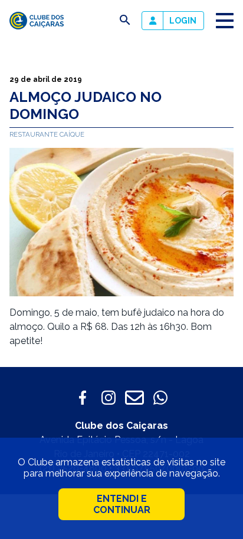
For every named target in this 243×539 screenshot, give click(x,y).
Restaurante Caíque (46, 134)
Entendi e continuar (121, 504)
